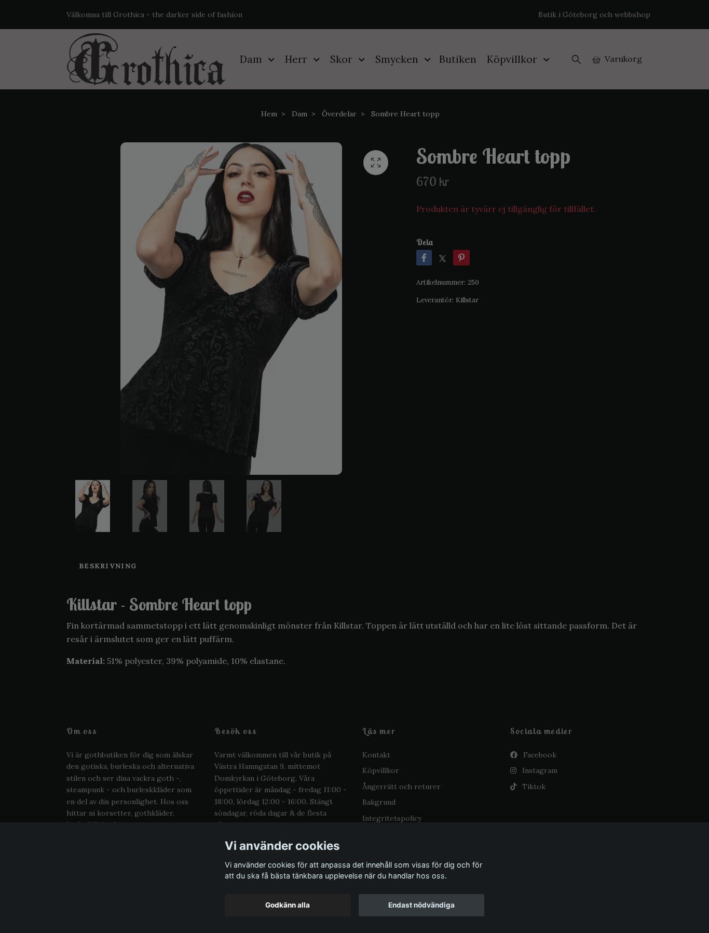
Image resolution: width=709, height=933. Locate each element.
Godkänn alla (287, 905)
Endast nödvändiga (421, 905)
